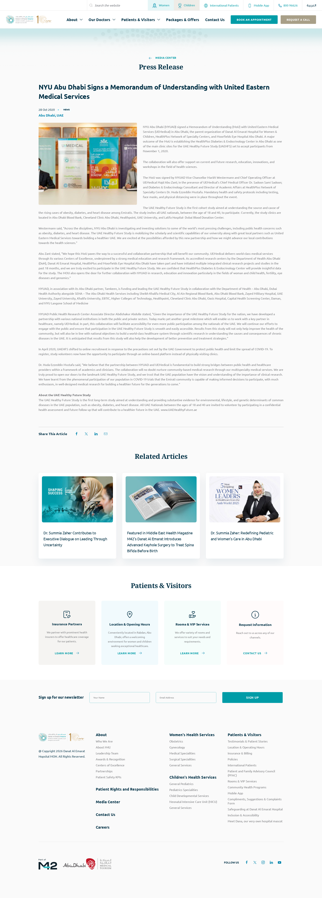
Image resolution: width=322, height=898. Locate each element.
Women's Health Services (192, 734)
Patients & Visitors (138, 19)
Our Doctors (99, 19)
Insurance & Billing (240, 753)
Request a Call (298, 19)
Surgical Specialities (182, 759)
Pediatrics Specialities (183, 790)
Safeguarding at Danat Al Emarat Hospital (255, 809)
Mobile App (261, 5)
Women (163, 5)
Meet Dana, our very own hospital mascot (255, 821)
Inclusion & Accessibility (243, 815)
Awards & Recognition (110, 759)
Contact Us (215, 19)
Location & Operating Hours (246, 747)
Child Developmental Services (189, 795)
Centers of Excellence (110, 765)
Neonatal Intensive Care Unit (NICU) (193, 801)
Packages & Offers (182, 19)
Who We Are (104, 741)
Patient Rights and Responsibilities (127, 789)
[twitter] (255, 862)
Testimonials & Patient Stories (248, 741)
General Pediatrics (181, 784)
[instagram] (263, 862)
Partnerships (104, 771)
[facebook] (247, 862)
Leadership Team (107, 753)
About (72, 19)
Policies (233, 759)
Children (189, 5)
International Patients (224, 5)
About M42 (103, 747)
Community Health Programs (247, 787)
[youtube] (279, 862)
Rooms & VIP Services (242, 781)
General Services (180, 765)
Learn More (64, 653)
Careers (103, 827)
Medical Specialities (182, 753)
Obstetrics (176, 741)
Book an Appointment (254, 19)
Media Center (165, 57)
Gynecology (177, 747)
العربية (311, 5)
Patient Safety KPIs (108, 777)
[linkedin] (271, 862)
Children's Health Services (193, 777)
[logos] (45, 863)
